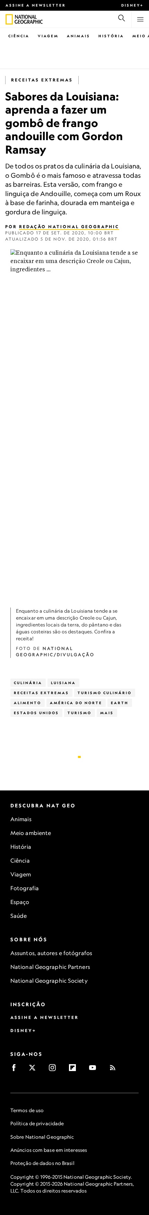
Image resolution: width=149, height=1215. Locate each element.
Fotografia (24, 888)
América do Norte (76, 703)
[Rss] (115, 1070)
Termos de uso (27, 1110)
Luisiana (63, 683)
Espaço (19, 901)
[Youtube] (94, 1070)
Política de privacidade (37, 1123)
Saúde (18, 915)
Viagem (48, 36)
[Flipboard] (74, 1070)
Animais (78, 36)
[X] (34, 1070)
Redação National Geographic (69, 226)
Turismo (79, 713)
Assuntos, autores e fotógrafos (51, 953)
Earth (120, 703)
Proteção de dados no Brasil (42, 1163)
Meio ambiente (30, 832)
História (111, 36)
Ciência (18, 36)
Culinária (28, 683)
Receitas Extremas (42, 79)
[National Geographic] (9, 19)
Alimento (27, 703)
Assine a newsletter (36, 5)
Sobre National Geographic (42, 1137)
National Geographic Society (49, 980)
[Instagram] (54, 1070)
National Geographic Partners (50, 966)
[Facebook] (16, 1070)
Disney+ (132, 5)
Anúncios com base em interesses (48, 1150)
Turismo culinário (105, 693)
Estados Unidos (36, 713)
